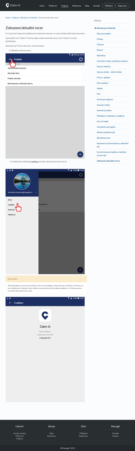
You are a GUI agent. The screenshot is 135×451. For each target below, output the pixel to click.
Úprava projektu (104, 33)
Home (42, 6)
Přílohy (100, 39)
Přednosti (53, 6)
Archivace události (105, 99)
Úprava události (104, 66)
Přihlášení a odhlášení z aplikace (111, 116)
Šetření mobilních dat (106, 132)
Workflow (101, 55)
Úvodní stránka (19, 433)
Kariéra (115, 436)
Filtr (99, 94)
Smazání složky (103, 105)
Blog (87, 6)
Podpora (64, 6)
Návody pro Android (29, 17)
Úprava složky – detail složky (109, 72)
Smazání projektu (104, 110)
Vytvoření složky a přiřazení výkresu (112, 61)
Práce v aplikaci (103, 77)
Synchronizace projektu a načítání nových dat (111, 153)
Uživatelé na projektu (106, 127)
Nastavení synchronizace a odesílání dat (112, 145)
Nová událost (103, 83)
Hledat (100, 88)
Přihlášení (109, 6)
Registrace (122, 6)
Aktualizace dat (103, 138)
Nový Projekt (103, 121)
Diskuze (100, 44)
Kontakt (96, 6)
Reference (76, 6)
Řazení (100, 50)
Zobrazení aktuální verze (108, 161)
